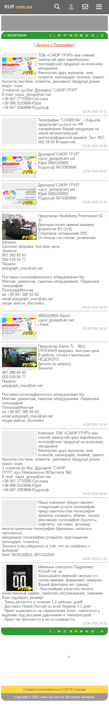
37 (64, 35)
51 (102, 35)
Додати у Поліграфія (54, 45)
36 (59, 35)
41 (86, 35)
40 (81, 35)
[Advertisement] (55, 22)
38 (70, 35)
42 (92, 35)
